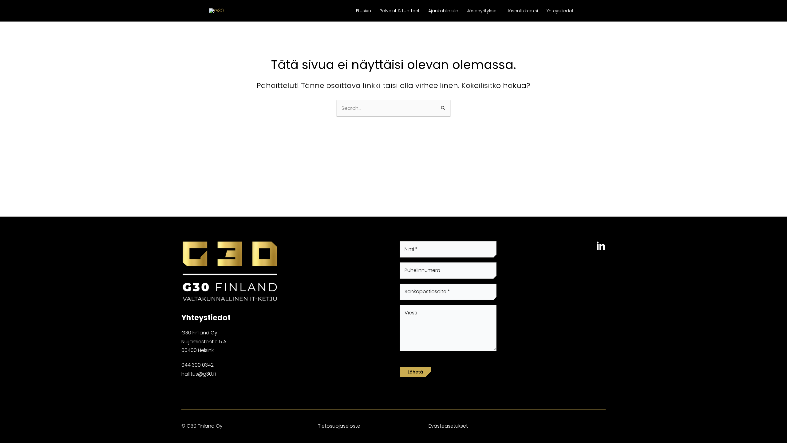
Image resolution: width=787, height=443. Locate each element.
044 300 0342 (197, 365)
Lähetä (415, 372)
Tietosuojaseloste (339, 425)
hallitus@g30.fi (198, 373)
